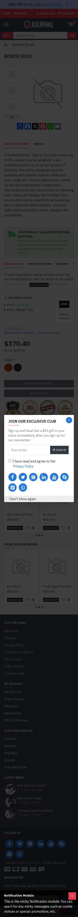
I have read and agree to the (33, 463)
